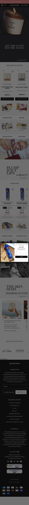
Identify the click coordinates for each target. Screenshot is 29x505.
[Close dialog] (27, 244)
